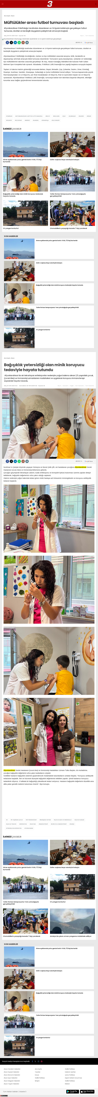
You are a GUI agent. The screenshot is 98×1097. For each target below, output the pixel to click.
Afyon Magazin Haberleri (12, 1081)
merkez (28, 120)
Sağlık (72, 386)
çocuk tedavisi (11, 824)
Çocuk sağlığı (79, 820)
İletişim (37, 1081)
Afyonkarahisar (32, 820)
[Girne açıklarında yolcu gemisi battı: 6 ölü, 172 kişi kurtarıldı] (25, 144)
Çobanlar (73, 116)
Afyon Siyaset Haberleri (11, 1072)
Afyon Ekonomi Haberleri (12, 1075)
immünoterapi (44, 824)
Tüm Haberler (89, 36)
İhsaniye (9, 120)
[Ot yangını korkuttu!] (25, 213)
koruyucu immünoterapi (59, 824)
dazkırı (82, 116)
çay (64, 116)
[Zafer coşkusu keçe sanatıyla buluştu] (72, 144)
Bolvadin (56, 116)
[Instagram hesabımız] (38, 1061)
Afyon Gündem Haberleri (12, 1069)
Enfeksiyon (23, 824)
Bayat (48, 116)
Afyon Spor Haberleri (10, 1078)
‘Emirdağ (9, 116)
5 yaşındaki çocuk (17, 820)
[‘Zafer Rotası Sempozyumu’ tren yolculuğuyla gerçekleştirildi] (72, 178)
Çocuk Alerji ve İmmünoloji (63, 820)
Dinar (89, 116)
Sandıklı (36, 120)
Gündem (65, 386)
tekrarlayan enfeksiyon (14, 828)
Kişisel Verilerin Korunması (73, 1078)
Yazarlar (37, 1072)
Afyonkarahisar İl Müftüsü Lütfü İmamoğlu (29, 116)
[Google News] (88, 42)
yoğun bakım (29, 828)
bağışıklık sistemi (45, 820)
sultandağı (56, 120)
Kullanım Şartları (70, 1072)
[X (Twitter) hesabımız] (35, 1061)
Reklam (67, 1084)
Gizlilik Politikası (40, 1078)
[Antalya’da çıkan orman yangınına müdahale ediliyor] (72, 921)
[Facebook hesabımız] (32, 1061)
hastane (33, 824)
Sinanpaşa (45, 120)
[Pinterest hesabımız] (41, 1061)
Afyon (82, 36)
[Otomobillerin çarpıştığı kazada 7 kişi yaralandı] (72, 213)
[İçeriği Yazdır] (27, 42)
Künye (37, 1075)
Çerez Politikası (70, 1075)
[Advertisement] (49, 99)
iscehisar (19, 120)
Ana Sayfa (38, 1069)
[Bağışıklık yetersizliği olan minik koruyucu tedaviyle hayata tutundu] (25, 178)
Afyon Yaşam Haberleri (11, 1084)
